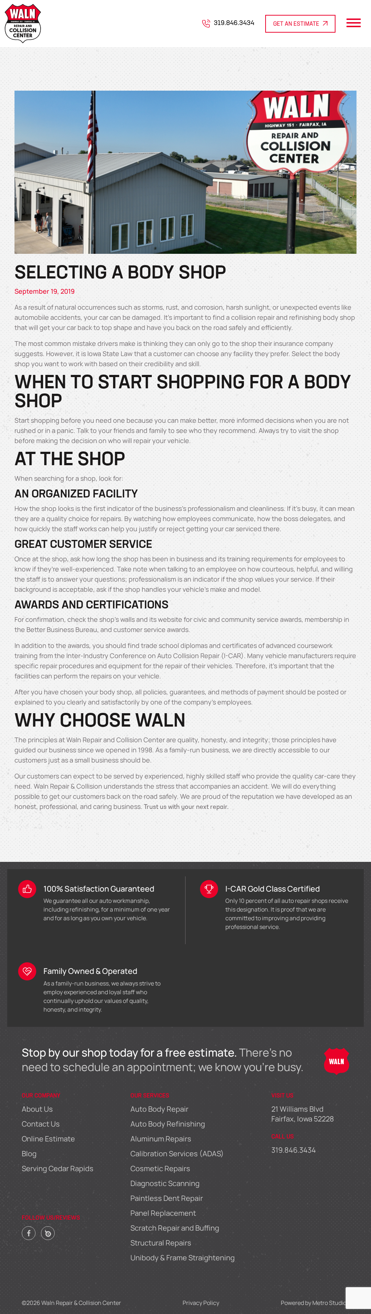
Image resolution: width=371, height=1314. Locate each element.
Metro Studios (330, 1303)
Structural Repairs (160, 1243)
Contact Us (41, 1124)
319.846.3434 (234, 23)
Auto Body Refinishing (167, 1124)
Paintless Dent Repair (166, 1198)
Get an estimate (296, 24)
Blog (29, 1153)
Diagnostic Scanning (165, 1183)
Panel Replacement (163, 1213)
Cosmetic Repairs (160, 1168)
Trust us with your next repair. (186, 807)
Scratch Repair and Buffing (174, 1228)
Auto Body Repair (159, 1109)
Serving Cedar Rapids (57, 1168)
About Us (37, 1109)
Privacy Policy (201, 1303)
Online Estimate (48, 1139)
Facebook (29, 1231)
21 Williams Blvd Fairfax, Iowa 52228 (302, 1114)
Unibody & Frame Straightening (182, 1258)
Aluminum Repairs (160, 1139)
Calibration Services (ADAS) (177, 1153)
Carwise (48, 1231)
